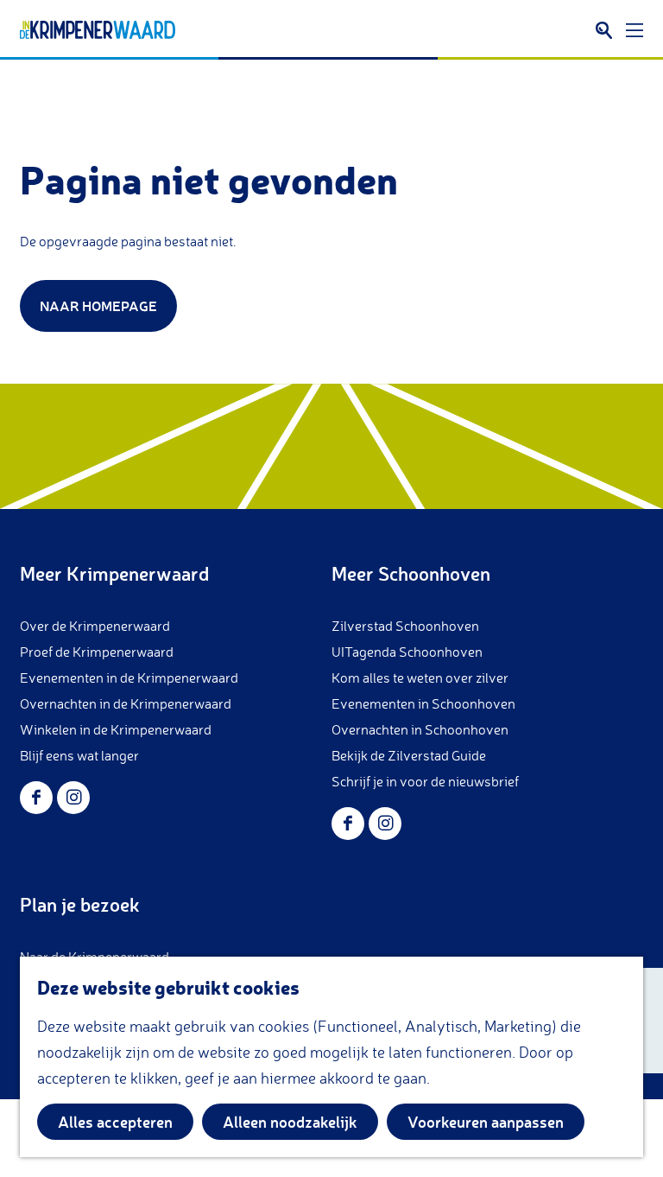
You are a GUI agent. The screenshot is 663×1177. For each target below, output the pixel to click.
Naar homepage (98, 305)
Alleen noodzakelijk (290, 1121)
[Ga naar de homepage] (97, 30)
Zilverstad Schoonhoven (405, 625)
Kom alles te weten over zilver (420, 677)
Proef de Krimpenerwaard (97, 651)
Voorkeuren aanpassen (485, 1121)
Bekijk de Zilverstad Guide (409, 755)
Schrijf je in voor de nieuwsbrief (425, 781)
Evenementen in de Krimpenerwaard (129, 677)
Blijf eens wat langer (79, 755)
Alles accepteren (115, 1121)
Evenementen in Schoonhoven (423, 703)
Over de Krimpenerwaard (95, 625)
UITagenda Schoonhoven (407, 651)
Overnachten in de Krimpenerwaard (125, 703)
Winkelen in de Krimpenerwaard (116, 729)
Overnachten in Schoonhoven (420, 729)
